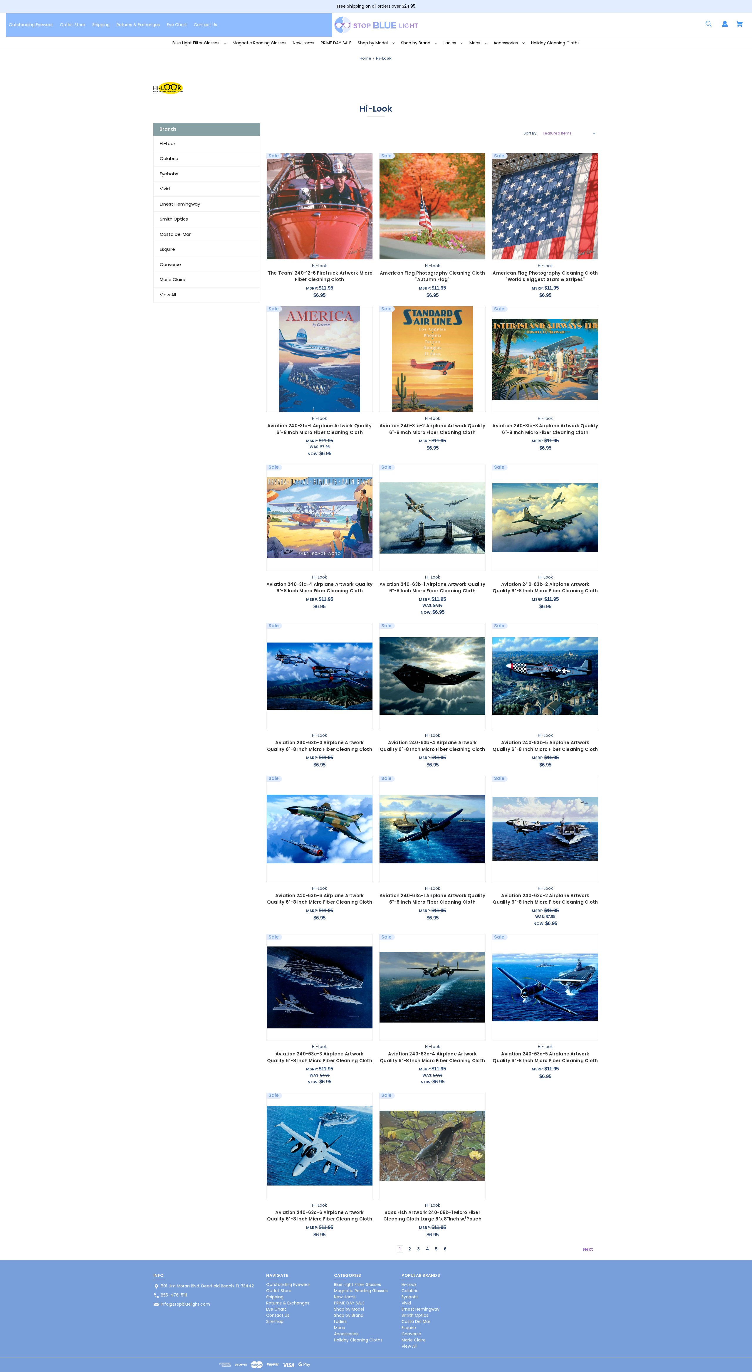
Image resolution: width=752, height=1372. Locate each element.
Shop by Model (373, 43)
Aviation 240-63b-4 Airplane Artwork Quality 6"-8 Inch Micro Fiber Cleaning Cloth (432, 745)
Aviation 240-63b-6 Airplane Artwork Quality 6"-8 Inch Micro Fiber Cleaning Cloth (319, 898)
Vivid (165, 189)
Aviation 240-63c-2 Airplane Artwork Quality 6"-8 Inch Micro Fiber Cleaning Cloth (545, 898)
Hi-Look (168, 143)
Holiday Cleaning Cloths (555, 43)
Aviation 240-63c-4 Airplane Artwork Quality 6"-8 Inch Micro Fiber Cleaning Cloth (432, 1057)
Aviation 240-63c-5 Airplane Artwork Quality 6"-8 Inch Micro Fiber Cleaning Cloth (545, 1057)
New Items (303, 43)
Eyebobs (169, 174)
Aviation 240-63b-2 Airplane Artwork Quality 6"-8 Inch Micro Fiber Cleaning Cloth (545, 587)
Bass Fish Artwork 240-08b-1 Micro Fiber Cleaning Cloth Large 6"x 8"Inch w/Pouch (432, 1215)
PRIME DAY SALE (336, 43)
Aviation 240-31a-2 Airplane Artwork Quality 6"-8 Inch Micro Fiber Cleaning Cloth (432, 429)
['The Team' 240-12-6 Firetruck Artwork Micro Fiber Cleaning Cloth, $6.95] (319, 206)
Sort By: (530, 133)
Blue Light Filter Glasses (196, 43)
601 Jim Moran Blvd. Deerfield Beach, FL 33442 (207, 1286)
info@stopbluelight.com (185, 1304)
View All (168, 295)
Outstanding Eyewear (31, 25)
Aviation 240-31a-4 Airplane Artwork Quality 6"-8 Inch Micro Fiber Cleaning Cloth (319, 587)
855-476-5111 (174, 1295)
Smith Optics (174, 219)
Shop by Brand (416, 43)
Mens (475, 43)
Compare (317, 253)
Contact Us (205, 25)
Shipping (101, 25)
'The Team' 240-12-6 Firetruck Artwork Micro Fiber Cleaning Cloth (319, 276)
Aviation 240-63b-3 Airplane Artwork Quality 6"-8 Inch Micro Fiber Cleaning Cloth (319, 745)
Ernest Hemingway (180, 204)
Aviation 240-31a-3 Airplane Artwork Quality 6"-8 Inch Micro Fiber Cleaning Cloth (545, 429)
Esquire (167, 249)
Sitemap (274, 1321)
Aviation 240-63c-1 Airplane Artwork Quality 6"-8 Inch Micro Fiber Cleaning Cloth (432, 898)
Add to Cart (351, 253)
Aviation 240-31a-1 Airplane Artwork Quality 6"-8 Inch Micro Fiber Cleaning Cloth (319, 429)
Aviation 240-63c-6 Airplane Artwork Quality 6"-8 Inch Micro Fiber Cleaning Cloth (319, 1215)
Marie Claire (172, 279)
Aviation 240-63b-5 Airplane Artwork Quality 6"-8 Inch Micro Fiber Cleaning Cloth (545, 745)
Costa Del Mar (175, 234)
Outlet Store (72, 25)
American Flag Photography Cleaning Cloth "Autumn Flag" (432, 276)
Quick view (287, 253)
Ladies (450, 43)
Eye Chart (177, 25)
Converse (170, 264)
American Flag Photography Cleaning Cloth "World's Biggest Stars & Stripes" (545, 276)
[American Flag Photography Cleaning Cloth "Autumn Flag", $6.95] (432, 206)
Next (588, 1249)
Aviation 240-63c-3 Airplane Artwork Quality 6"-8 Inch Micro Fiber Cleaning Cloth (319, 1057)
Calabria (169, 158)
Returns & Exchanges (138, 25)
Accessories (506, 43)
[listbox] (569, 133)
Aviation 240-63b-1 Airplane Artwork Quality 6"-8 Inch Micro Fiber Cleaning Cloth (433, 587)
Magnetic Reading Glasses (259, 43)
